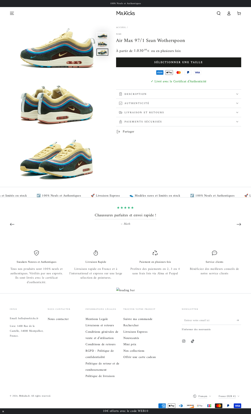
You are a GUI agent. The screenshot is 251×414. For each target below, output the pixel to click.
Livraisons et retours (99, 325)
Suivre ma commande (138, 319)
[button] (219, 13)
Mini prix (129, 344)
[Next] (239, 224)
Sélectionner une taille (178, 62)
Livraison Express (135, 332)
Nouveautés (131, 338)
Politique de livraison (100, 376)
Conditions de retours (100, 344)
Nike (119, 34)
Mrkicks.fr (24, 396)
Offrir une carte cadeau (139, 357)
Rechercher (131, 325)
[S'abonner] (239, 320)
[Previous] (12, 224)
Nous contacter (58, 319)
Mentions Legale (96, 319)
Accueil (121, 27)
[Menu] (12, 13)
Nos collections (134, 351)
